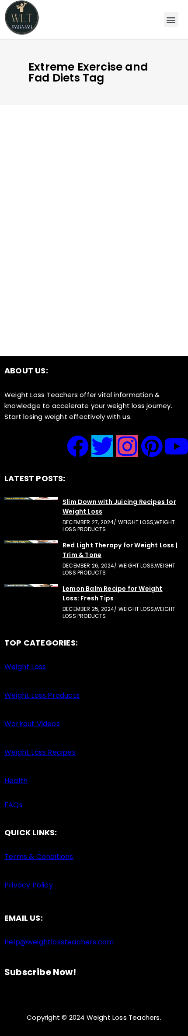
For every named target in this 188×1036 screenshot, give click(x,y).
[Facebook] (78, 446)
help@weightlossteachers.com (59, 942)
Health (16, 781)
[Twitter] (102, 446)
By (53, 211)
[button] (171, 19)
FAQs (13, 805)
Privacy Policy (28, 885)
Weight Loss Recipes (40, 752)
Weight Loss (25, 667)
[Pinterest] (152, 446)
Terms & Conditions (38, 857)
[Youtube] (177, 446)
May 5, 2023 (45, 187)
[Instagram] (127, 446)
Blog (77, 187)
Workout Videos (32, 724)
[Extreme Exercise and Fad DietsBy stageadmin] (94, 177)
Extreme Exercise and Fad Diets (90, 199)
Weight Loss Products (42, 695)
